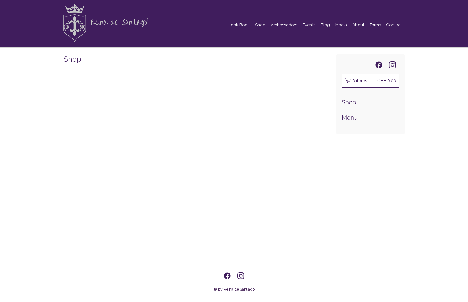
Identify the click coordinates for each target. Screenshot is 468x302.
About (358, 24)
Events (309, 24)
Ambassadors (284, 24)
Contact (394, 24)
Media (341, 24)
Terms (375, 24)
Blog (325, 24)
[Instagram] (392, 65)
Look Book (239, 24)
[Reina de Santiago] (105, 23)
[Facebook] (378, 65)
